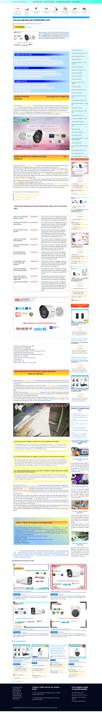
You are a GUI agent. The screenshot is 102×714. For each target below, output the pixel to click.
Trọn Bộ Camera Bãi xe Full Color (42, 555)
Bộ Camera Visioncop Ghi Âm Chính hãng (23, 85)
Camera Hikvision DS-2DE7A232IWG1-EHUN (74, 660)
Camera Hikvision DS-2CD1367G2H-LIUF (60, 629)
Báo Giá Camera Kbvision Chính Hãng (79, 544)
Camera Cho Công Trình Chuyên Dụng (79, 96)
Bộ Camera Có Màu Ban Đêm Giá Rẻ (60, 555)
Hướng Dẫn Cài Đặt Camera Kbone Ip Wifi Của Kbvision (30, 553)
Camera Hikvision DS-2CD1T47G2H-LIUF (78, 280)
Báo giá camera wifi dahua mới (49, 72)
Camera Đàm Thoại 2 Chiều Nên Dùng (55, 63)
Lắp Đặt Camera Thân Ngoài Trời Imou (79, 125)
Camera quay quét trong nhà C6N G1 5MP (80, 343)
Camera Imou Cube (76, 129)
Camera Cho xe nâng (76, 79)
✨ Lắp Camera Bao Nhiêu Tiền (79, 415)
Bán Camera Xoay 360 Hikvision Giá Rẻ (80, 146)
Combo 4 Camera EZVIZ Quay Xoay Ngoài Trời (79, 390)
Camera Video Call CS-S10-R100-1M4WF (79, 324)
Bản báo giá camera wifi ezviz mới (22, 58)
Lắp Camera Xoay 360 (76, 142)
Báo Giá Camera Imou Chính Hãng (27, 551)
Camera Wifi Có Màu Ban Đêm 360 (22, 77)
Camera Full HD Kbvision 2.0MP (21, 72)
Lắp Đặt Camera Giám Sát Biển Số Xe (79, 512)
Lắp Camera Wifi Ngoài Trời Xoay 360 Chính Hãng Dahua (80, 139)
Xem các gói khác (17, 681)
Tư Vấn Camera (75, 1)
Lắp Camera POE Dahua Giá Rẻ (79, 70)
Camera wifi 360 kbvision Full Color (79, 156)
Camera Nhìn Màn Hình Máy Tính (79, 100)
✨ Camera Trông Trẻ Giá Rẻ (78, 427)
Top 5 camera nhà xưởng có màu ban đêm (40, 58)
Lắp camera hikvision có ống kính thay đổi (79, 63)
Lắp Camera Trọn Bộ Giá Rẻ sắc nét (22, 90)
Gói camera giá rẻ (19, 641)
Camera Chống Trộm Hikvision (78, 56)
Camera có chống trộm (77, 92)
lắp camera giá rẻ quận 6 (79, 701)
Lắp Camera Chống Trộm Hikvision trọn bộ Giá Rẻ (25, 88)
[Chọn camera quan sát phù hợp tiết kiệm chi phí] (88, 11)
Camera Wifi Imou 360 (77, 107)
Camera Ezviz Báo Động (35, 72)
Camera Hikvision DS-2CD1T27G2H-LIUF (78, 211)
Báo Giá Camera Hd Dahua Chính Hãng (46, 551)
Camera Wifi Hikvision (76, 59)
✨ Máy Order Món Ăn (77, 414)
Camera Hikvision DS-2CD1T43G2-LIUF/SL (78, 246)
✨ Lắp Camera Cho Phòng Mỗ (79, 434)
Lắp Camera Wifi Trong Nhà (78, 121)
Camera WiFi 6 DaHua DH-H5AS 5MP (57, 656)
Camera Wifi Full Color (36, 77)
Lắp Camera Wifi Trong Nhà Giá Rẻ (80, 459)
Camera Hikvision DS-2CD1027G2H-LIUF (31, 20)
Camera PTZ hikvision (76, 50)
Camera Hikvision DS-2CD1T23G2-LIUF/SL (78, 175)
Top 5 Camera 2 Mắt (19, 63)
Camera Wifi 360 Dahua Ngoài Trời (53, 74)
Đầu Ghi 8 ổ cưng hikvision (77, 67)
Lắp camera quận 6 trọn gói (79, 695)
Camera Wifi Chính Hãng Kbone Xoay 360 (80, 104)
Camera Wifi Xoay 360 (76, 135)
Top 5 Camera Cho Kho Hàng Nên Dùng (23, 61)
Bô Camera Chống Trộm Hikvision (45, 88)
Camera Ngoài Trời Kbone (77, 115)
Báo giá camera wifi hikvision (20, 74)
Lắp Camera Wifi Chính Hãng (63, 1)
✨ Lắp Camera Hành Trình (78, 429)
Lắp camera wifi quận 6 (78, 693)
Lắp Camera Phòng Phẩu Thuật (79, 89)
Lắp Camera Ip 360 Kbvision (78, 132)
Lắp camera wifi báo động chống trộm (79, 111)
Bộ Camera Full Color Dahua (40, 85)
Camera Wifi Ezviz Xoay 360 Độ (78, 150)
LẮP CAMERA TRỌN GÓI (49, 1)
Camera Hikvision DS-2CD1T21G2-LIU (22, 591)
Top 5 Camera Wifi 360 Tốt (56, 61)
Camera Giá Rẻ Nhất (76, 86)
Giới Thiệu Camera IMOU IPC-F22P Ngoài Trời (54, 553)
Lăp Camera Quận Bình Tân (80, 486)
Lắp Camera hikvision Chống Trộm (36, 74)
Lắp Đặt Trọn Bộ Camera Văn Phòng (22, 557)
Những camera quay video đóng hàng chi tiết (35, 63)
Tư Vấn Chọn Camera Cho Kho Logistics (78, 82)
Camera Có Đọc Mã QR (77, 76)
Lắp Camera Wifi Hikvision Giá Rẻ (79, 118)
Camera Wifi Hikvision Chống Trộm (79, 53)
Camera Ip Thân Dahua (77, 73)
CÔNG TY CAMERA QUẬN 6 (19, 2)
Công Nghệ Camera (37, 1)
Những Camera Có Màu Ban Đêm (41, 61)
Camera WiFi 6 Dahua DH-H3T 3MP (40, 660)
